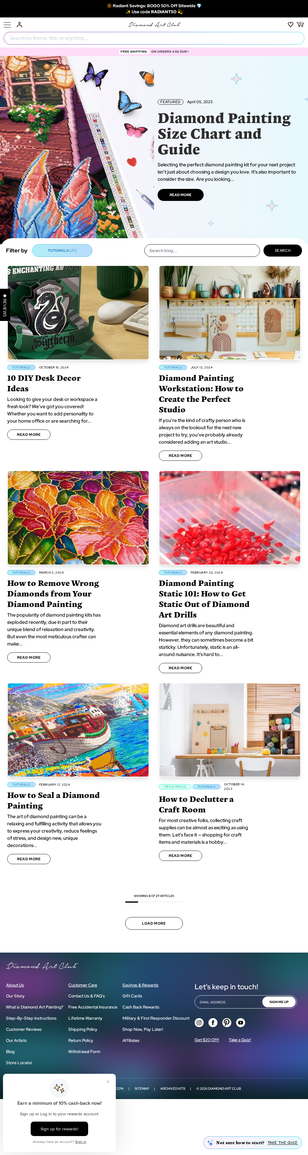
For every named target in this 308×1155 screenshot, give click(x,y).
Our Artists (16, 1040)
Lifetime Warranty (85, 1018)
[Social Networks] (199, 1022)
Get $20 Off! (207, 1040)
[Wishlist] (290, 24)
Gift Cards (132, 996)
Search (283, 250)
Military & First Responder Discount (155, 1018)
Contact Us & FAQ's (86, 996)
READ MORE (181, 194)
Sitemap (142, 1088)
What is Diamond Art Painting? (34, 1007)
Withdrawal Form (84, 1051)
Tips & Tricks (175, 787)
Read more (29, 434)
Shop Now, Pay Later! (142, 1029)
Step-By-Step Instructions (31, 1018)
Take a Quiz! (240, 1040)
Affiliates (131, 1040)
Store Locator (19, 1062)
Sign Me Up (279, 1002)
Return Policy (80, 1040)
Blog (10, 1051)
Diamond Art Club (224, 1088)
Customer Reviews (24, 1029)
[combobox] (154, 38)
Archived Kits (172, 1088)
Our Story (15, 996)
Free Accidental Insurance (92, 1007)
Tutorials (21, 367)
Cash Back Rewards (140, 1007)
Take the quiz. (283, 1142)
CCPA (119, 1088)
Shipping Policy (82, 1029)
